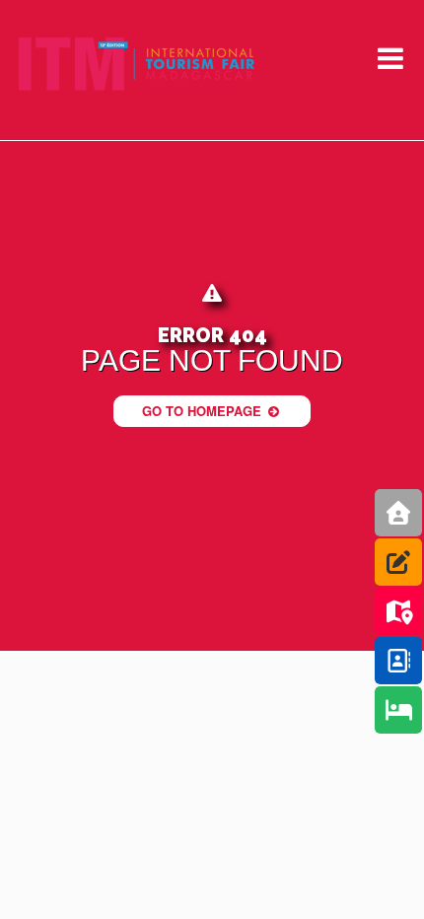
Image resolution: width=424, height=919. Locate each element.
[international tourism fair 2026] (137, 64)
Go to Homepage (203, 410)
